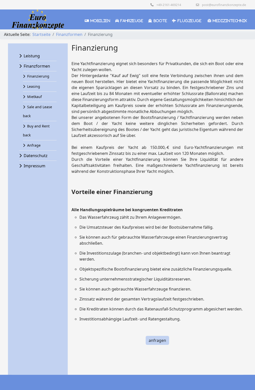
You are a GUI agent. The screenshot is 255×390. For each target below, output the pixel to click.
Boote (160, 20)
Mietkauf (34, 96)
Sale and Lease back (37, 111)
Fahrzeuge (131, 20)
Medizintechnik (230, 20)
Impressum (34, 166)
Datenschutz (36, 155)
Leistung (32, 56)
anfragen (157, 340)
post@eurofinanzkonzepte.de (224, 5)
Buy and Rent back (36, 130)
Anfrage (34, 145)
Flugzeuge (189, 20)
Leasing (33, 86)
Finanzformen (37, 66)
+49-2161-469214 (168, 5)
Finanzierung (38, 76)
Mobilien (100, 20)
